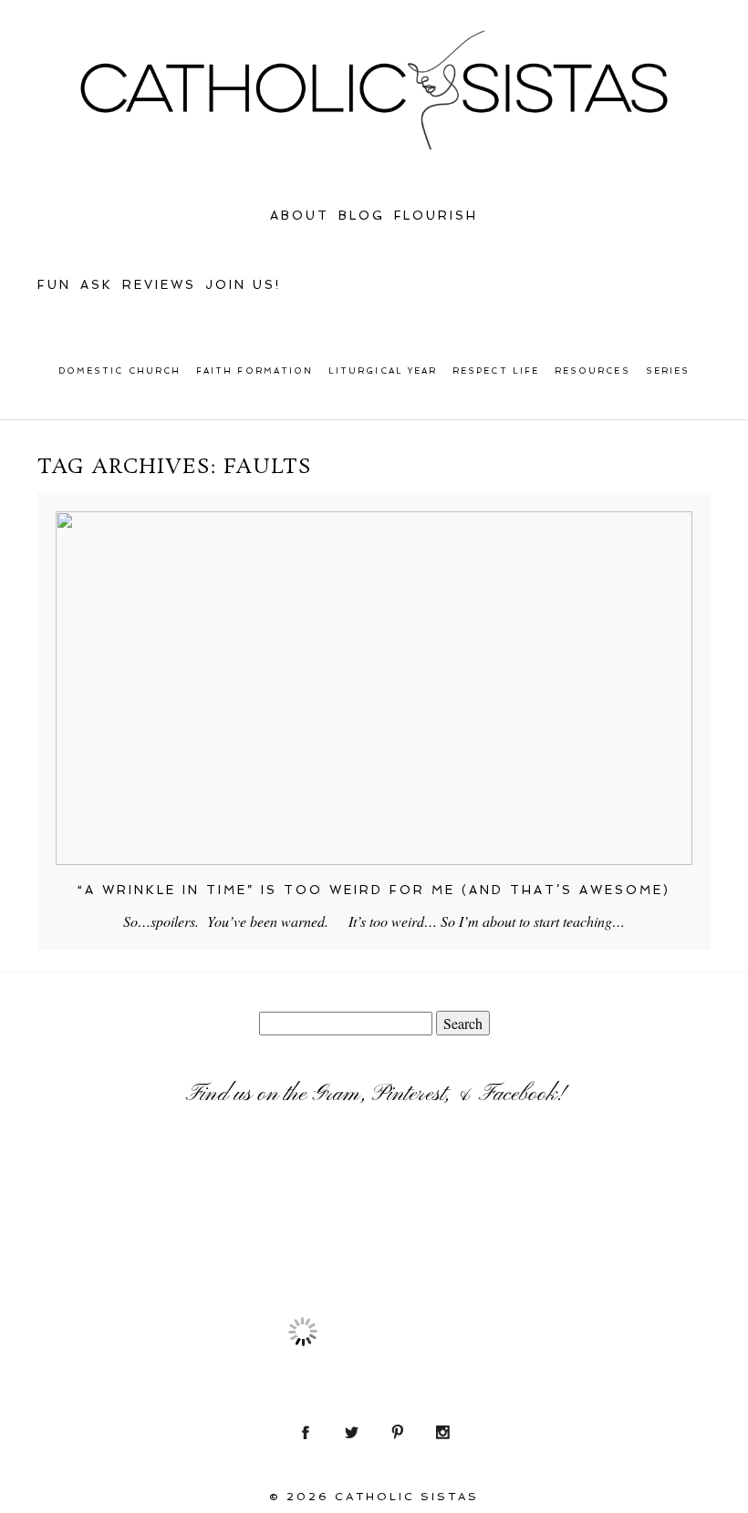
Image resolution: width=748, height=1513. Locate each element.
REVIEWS (159, 285)
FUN (54, 285)
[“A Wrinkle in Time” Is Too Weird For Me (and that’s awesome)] (374, 688)
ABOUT (299, 215)
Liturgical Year (382, 371)
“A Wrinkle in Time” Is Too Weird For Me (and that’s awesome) (374, 890)
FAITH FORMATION (254, 371)
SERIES (668, 371)
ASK (96, 285)
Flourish (436, 215)
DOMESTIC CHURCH (119, 371)
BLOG (361, 215)
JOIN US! (243, 285)
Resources (592, 371)
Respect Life (495, 371)
